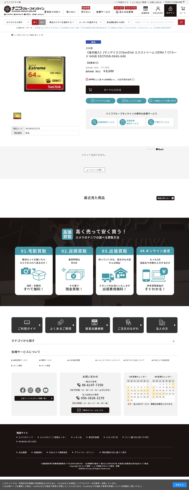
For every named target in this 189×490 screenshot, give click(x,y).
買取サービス (46, 360)
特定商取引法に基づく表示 (114, 452)
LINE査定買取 (74, 360)
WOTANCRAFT (164, 27)
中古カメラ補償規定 (58, 452)
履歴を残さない (164, 198)
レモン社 (78, 437)
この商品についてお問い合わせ (164, 100)
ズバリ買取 (17, 365)
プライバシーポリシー (84, 452)
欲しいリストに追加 (133, 100)
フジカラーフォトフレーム (140, 27)
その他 (89, 48)
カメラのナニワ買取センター (53, 437)
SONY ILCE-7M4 (71, 27)
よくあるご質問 (139, 2)
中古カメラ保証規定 (161, 360)
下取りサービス (162, 122)
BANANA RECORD (27, 441)
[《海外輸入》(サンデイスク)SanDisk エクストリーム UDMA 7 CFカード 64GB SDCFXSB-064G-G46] (45, 74)
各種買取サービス (106, 122)
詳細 (125, 486)
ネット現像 (45, 365)
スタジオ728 (112, 437)
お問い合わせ (156, 2)
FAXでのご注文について (134, 360)
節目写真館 (94, 437)
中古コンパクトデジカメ (48, 27)
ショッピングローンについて (108, 360)
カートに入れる (112, 89)
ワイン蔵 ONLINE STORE (137, 437)
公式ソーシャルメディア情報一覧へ (34, 398)
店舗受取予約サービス (132, 122)
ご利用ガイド (122, 2)
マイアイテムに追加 (102, 100)
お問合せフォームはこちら (93, 410)
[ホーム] (12, 35)
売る (42, 22)
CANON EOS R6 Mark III (95, 27)
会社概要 (23, 452)
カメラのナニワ (26, 437)
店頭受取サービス (20, 360)
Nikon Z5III (117, 27)
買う (35, 22)
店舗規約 (38, 452)
